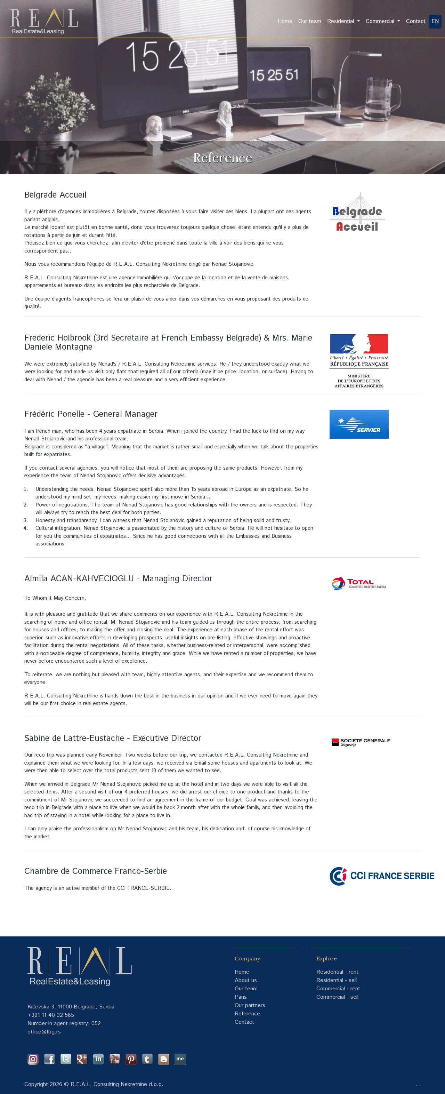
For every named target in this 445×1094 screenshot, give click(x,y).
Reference (247, 1014)
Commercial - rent (338, 989)
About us (246, 980)
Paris (241, 997)
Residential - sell (336, 980)
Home (286, 21)
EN (435, 21)
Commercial (381, 21)
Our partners (250, 1005)
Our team (309, 21)
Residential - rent (337, 972)
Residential (341, 21)
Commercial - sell (337, 997)
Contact (416, 21)
